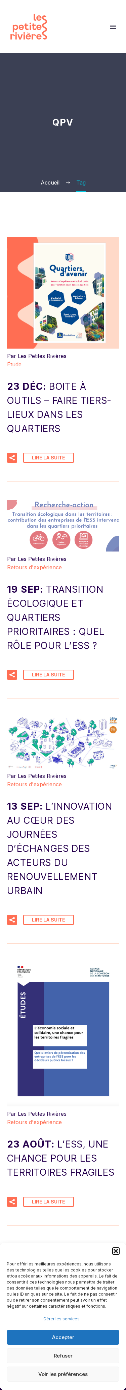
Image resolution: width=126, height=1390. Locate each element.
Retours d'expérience (34, 567)
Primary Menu (113, 27)
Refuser (63, 1355)
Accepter (63, 1337)
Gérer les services (61, 1318)
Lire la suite (48, 457)
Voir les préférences (63, 1374)
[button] (116, 1251)
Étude (14, 364)
